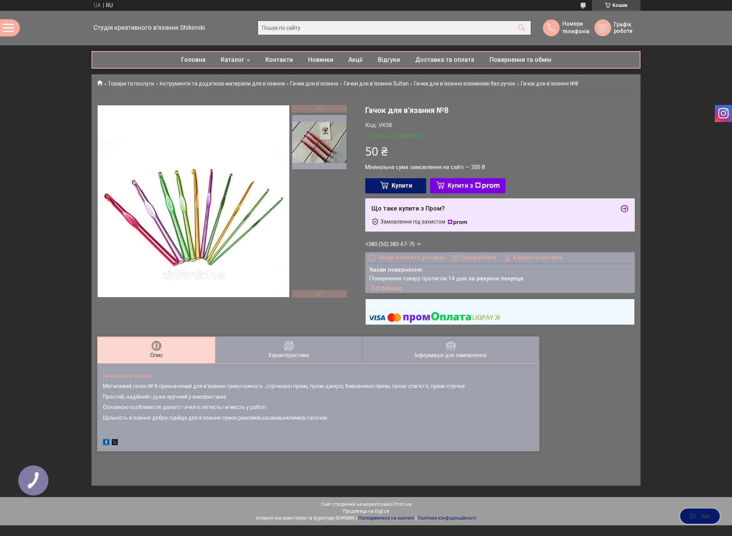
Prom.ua (402, 504)
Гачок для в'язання (127, 376)
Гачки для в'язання (314, 83)
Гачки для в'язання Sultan (376, 83)
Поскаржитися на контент (386, 518)
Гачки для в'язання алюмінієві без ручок (464, 83)
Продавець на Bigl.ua (366, 511)
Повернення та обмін (520, 59)
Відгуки (389, 59)
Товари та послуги (131, 83)
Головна (193, 59)
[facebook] (106, 443)
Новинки (320, 59)
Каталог (232, 59)
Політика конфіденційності (447, 518)
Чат (706, 516)
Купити (402, 185)
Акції (355, 59)
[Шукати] (521, 28)
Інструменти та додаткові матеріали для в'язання (222, 83)
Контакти (279, 59)
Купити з (460, 185)
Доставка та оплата (444, 59)
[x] (115, 443)
